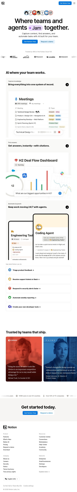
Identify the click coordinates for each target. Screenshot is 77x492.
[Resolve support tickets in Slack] (38, 279)
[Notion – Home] (3, 3)
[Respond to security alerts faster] (38, 288)
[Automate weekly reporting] (38, 298)
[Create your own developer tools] (38, 307)
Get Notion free (30, 42)
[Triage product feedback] (38, 270)
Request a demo (47, 42)
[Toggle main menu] (74, 3)
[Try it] (38, 108)
